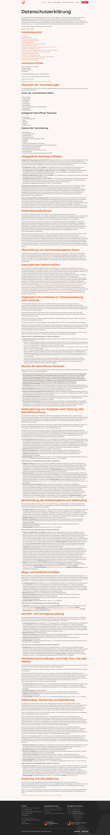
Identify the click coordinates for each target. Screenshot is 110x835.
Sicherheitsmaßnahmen (29, 42)
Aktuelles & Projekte (68, 2)
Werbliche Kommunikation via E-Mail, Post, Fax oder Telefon (38, 56)
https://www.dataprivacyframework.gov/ (59, 290)
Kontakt (77, 2)
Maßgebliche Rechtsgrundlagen (31, 40)
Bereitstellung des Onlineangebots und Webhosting (36, 52)
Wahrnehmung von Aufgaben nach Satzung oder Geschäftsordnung (40, 50)
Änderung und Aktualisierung (30, 60)
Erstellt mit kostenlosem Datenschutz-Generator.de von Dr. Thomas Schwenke (41, 795)
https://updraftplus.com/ (29, 609)
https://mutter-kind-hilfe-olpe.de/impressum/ (39, 81)
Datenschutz (85, 831)
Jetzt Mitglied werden (27, 813)
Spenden (85, 2)
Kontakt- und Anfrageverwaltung (31, 55)
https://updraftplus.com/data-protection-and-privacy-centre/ (63, 609)
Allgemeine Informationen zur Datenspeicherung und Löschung (39, 47)
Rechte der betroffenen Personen (31, 48)
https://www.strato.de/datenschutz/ (56, 567)
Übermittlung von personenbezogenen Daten (34, 44)
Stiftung (49, 2)
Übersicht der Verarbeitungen (30, 39)
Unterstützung (57, 2)
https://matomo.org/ (72, 775)
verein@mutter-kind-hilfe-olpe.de (33, 811)
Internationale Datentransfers (30, 45)
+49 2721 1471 (28, 810)
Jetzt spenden (25, 815)
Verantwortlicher (27, 37)
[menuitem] (44, 2)
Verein (44, 2)
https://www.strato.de (28, 567)
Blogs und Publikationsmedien (30, 53)
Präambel (25, 36)
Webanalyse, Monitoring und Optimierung (33, 58)
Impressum (77, 831)
